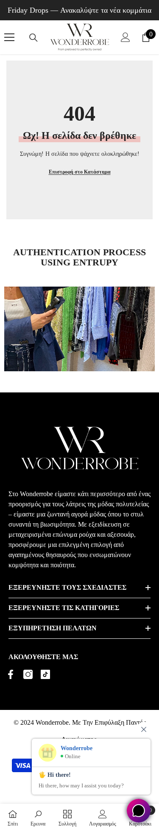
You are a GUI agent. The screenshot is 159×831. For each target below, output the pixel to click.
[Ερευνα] (33, 38)
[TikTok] (45, 674)
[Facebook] (10, 674)
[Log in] (125, 37)
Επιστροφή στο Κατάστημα (80, 172)
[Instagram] (28, 674)
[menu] (9, 37)
